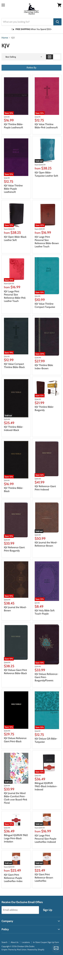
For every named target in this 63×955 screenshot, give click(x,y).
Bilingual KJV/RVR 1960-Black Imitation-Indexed (46, 786)
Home (5, 37)
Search (4, 942)
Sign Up (47, 910)
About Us (14, 942)
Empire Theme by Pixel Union (14, 949)
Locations (26, 942)
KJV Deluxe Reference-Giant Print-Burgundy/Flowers (46, 677)
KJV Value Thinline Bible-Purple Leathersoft (13, 188)
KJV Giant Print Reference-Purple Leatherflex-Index (13, 878)
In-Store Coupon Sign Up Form (46, 942)
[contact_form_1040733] (56, 948)
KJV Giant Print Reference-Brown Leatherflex (44, 877)
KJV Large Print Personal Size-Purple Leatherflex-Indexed (45, 838)
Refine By (31, 67)
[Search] (57, 21)
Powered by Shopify (35, 949)
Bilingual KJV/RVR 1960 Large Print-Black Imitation (16, 838)
